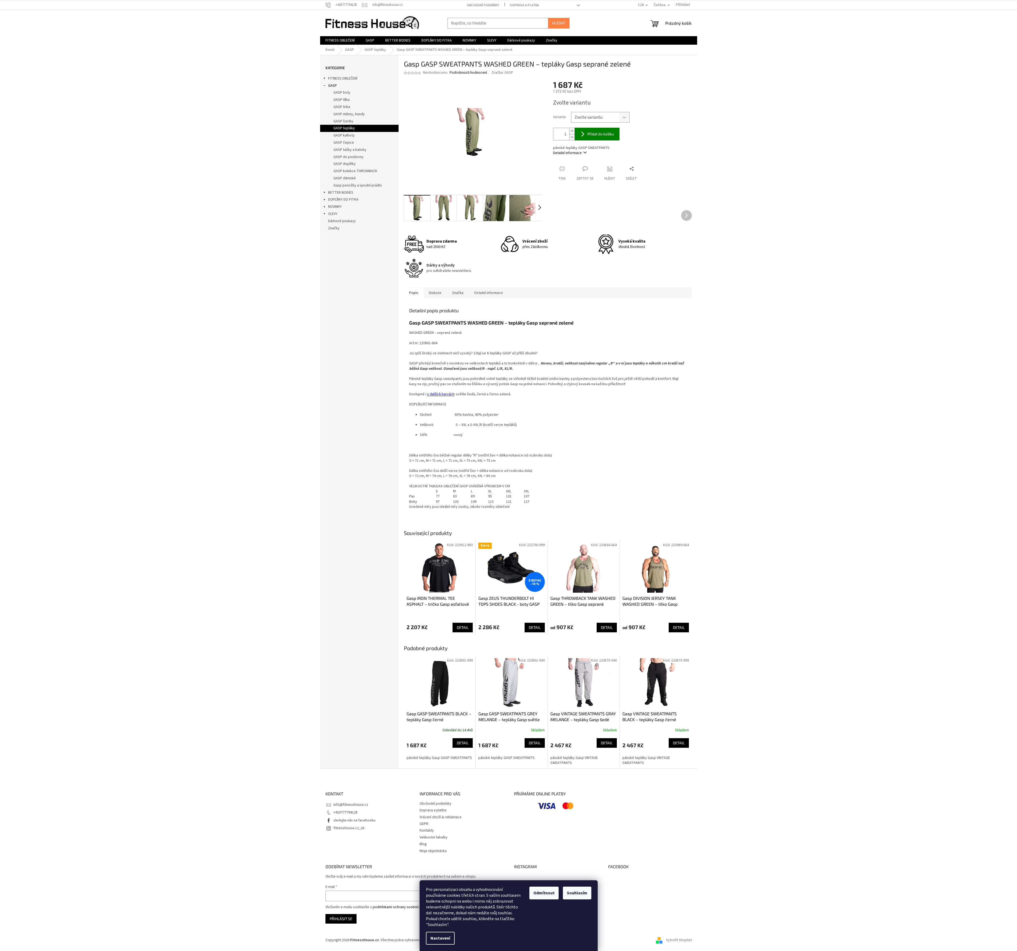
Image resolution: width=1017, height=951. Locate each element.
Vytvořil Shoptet (679, 940)
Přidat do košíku (600, 134)
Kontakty (427, 830)
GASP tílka (341, 99)
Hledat (558, 23)
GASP (332, 85)
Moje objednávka (433, 851)
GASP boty (341, 92)
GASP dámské (344, 178)
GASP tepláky (344, 128)
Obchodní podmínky (483, 5)
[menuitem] (340, 40)
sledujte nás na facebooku (354, 820)
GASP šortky (343, 121)
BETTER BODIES (340, 192)
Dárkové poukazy (342, 221)
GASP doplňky (344, 164)
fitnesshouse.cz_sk (349, 828)
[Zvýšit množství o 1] (572, 131)
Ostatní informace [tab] (488, 293)
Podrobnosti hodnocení (468, 72)
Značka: (502, 72)
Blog (423, 844)
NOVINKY (335, 206)
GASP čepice (343, 142)
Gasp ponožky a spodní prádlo (357, 185)
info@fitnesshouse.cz (350, 804)
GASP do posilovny (348, 157)
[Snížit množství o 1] (572, 137)
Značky (334, 228)
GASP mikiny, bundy (349, 114)
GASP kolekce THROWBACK (355, 171)
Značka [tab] (457, 293)
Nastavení (440, 938)
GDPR (424, 824)
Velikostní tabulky (433, 837)
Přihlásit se (341, 918)
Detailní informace (567, 153)
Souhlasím (577, 893)
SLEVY (332, 214)
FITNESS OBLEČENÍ (342, 78)
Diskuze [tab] (435, 293)
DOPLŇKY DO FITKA (343, 199)
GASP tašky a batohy (349, 149)
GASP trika (341, 107)
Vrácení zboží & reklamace (441, 817)
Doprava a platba (524, 5)
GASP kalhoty (344, 135)
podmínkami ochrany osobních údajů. (402, 907)
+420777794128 (345, 812)
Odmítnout (544, 893)
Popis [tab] (413, 293)
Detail (462, 627)
